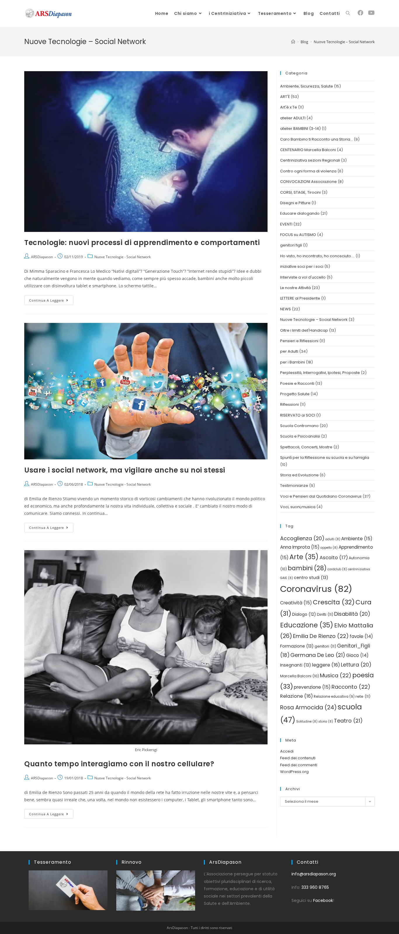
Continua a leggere (51, 298)
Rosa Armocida (308, 707)
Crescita (334, 602)
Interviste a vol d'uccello (303, 277)
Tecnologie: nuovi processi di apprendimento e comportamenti (142, 242)
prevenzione (312, 687)
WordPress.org (294, 771)
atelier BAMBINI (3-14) (300, 128)
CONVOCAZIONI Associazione (308, 181)
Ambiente (356, 539)
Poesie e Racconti (297, 383)
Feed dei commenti (298, 765)
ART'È (285, 96)
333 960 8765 (315, 887)
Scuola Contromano (299, 425)
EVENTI (286, 224)
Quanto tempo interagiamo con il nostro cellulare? (119, 764)
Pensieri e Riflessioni (299, 341)
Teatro (348, 720)
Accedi (287, 751)
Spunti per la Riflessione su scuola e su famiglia (324, 457)
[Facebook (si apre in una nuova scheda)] (360, 13)
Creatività (296, 603)
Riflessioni (289, 404)
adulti (332, 539)
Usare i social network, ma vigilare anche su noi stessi (124, 470)
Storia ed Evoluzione (299, 475)
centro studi (311, 577)
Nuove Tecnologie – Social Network (314, 319)
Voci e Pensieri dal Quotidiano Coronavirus (321, 496)
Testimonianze (294, 485)
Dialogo (304, 614)
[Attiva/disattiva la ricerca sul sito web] (348, 13)
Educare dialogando (300, 213)
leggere (326, 665)
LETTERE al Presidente (300, 298)
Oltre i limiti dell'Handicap (304, 330)
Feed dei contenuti (297, 758)
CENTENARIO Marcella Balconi (308, 150)
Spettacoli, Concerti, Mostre (306, 447)
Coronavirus (316, 589)
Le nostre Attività (295, 288)
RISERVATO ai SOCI (297, 415)
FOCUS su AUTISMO (298, 234)
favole (361, 636)
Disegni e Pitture (295, 203)
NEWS (285, 309)
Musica (335, 675)
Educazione (306, 625)
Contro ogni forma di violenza (308, 171)
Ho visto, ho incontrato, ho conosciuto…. (317, 256)
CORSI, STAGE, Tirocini (300, 192)
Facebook (323, 900)
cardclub (337, 569)
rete (362, 696)
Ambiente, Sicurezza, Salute (306, 86)
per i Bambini (292, 362)
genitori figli (291, 245)
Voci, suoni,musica (297, 507)
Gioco (357, 655)
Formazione (297, 646)
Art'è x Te (288, 107)
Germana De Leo (317, 655)
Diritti (325, 614)
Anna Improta (300, 547)
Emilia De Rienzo (321, 636)
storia (325, 721)
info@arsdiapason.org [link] (314, 874)
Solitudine (307, 721)
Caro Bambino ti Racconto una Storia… (316, 139)
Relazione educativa (334, 696)
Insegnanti (295, 665)
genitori (325, 646)
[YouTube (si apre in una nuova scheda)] (371, 13)
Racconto (351, 686)
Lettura (356, 664)
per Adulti (289, 351)
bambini (307, 568)
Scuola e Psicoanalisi (300, 436)
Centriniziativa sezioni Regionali (310, 160)
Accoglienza (302, 538)
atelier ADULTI (293, 118)
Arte (304, 557)
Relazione (296, 696)
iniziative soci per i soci (301, 266)
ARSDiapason (42, 256)
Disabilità (352, 614)
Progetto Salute (295, 394)
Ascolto (334, 557)
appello (329, 547)
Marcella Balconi (299, 676)
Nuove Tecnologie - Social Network (122, 256)
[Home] (293, 41)
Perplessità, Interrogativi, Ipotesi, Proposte (320, 372)
